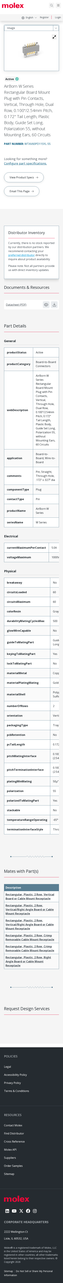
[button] (54, 36)
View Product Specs (22, 177)
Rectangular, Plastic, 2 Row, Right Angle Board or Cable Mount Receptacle (28, 961)
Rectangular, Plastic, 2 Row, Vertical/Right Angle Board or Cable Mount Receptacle (30, 909)
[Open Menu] (58, 5)
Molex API (10, 1149)
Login (58, 17)
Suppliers (10, 1158)
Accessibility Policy (15, 1075)
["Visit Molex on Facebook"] (28, 1210)
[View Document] (46, 304)
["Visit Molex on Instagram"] (35, 1210)
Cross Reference (14, 1141)
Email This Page (20, 191)
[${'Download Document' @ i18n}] (54, 304)
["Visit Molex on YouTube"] (14, 1210)
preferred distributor (21, 255)
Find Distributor (14, 1133)
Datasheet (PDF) (16, 305)
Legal (7, 1067)
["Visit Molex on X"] (21, 1210)
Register (44, 17)
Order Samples (13, 1166)
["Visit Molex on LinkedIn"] (7, 1210)
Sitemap (8, 1271)
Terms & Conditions (16, 1091)
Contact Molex (13, 1125)
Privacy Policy (12, 1083)
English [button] (29, 17)
